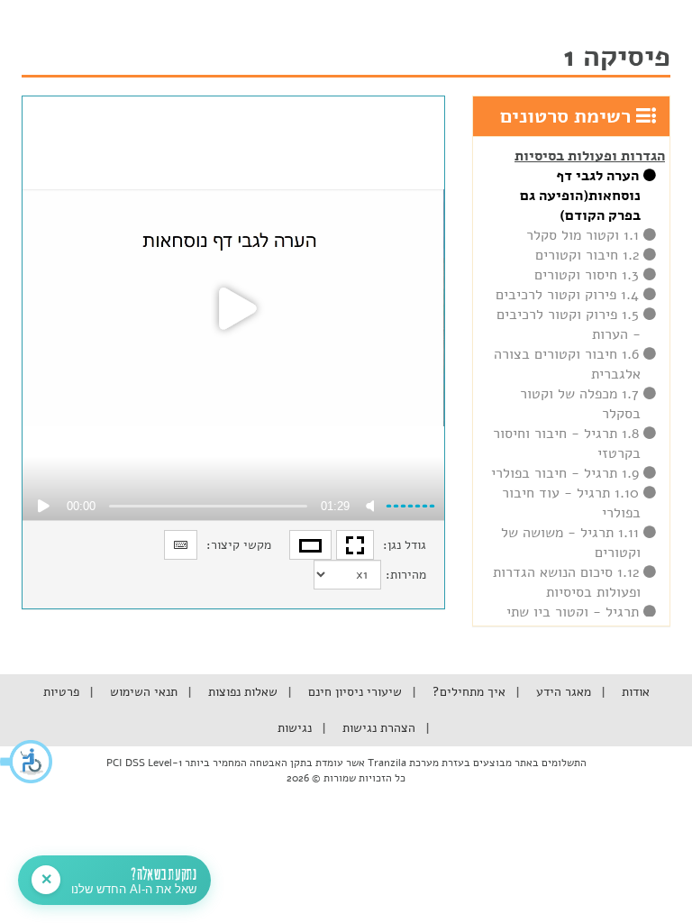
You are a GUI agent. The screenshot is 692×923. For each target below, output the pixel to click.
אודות (634, 691)
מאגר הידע (562, 691)
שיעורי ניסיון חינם (353, 691)
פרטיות (61, 691)
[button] (27, 761)
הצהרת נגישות (377, 727)
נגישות (295, 727)
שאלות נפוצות (241, 691)
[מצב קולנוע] (310, 545)
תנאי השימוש (142, 691)
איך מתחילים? (467, 691)
